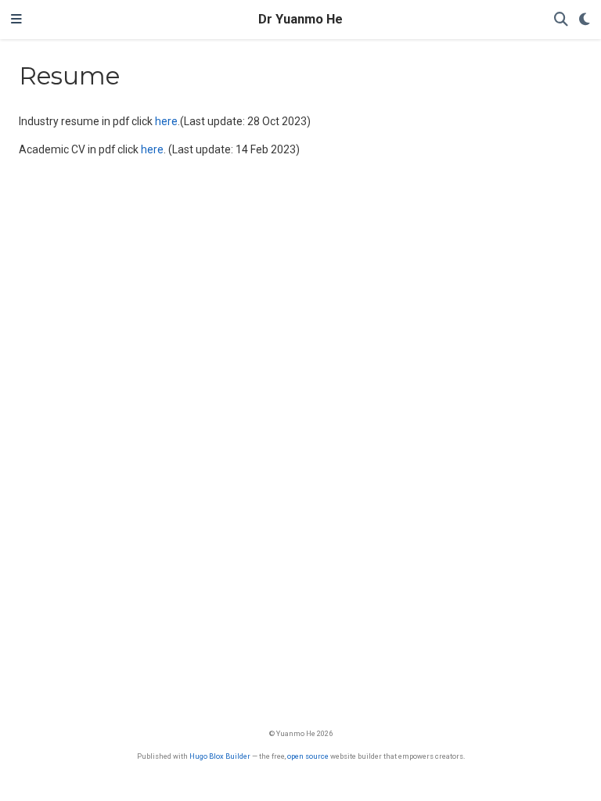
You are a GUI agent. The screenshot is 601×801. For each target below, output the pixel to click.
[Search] (561, 20)
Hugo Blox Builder (219, 756)
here (166, 121)
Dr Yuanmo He (300, 19)
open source (308, 756)
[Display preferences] (584, 20)
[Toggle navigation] (16, 19)
